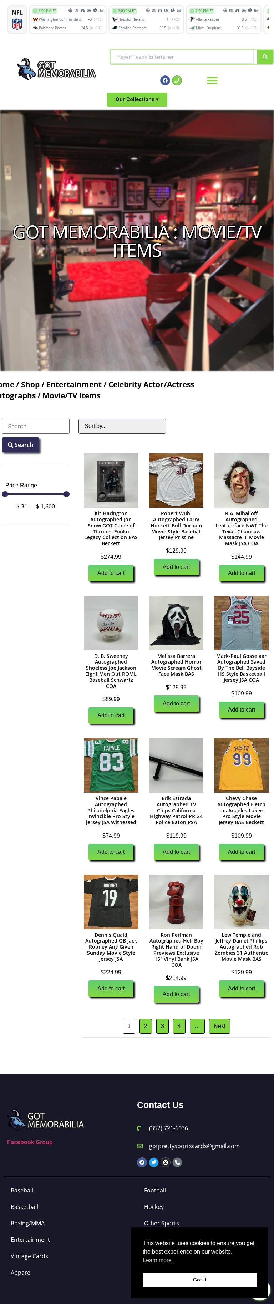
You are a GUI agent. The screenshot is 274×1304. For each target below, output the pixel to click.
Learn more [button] (157, 1260)
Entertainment (74, 384)
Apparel (21, 1272)
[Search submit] (265, 57)
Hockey (154, 1207)
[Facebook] (165, 80)
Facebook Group (30, 1142)
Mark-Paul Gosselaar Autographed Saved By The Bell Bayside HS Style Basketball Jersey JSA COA (241, 668)
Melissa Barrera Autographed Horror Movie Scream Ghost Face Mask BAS (176, 665)
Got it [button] (200, 1280)
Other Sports (161, 1223)
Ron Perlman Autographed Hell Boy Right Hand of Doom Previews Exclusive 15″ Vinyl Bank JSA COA (176, 949)
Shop (30, 384)
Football (155, 1190)
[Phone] (177, 80)
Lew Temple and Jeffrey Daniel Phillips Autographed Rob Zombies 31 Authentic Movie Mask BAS (241, 946)
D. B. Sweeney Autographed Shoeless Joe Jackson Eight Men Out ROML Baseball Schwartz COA (111, 671)
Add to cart (111, 573)
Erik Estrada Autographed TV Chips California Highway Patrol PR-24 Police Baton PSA (176, 810)
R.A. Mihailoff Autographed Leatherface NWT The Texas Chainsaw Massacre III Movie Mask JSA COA (241, 528)
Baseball (22, 1190)
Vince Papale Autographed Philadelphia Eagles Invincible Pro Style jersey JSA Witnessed (111, 810)
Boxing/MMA (28, 1223)
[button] (212, 80)
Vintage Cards (29, 1256)
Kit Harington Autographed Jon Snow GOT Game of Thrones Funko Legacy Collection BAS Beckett (111, 528)
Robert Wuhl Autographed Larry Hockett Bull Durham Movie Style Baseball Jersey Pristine (176, 525)
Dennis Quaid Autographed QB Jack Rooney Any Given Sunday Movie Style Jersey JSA (111, 946)
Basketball (24, 1207)
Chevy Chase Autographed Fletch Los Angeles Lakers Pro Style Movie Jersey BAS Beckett (241, 810)
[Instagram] (166, 1162)
